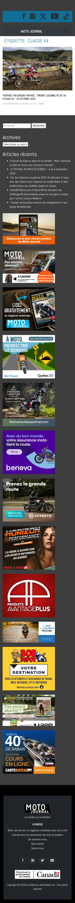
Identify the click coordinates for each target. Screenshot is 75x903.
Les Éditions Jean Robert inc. (40, 884)
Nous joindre (37, 843)
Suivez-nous (37, 848)
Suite (41, 103)
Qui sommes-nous (37, 839)
